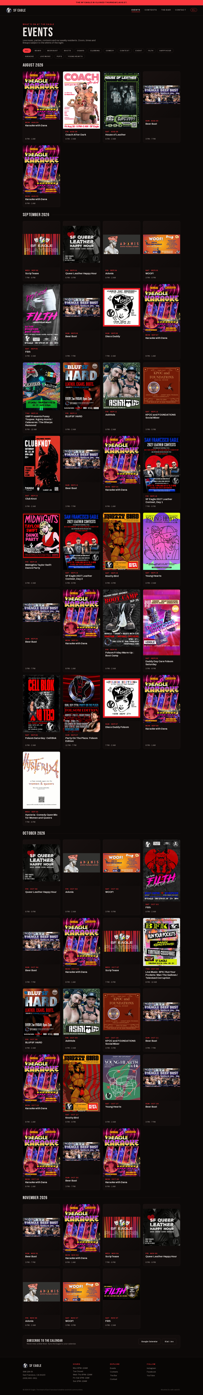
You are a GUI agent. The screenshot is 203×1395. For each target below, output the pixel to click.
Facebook (151, 1372)
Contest (124, 50)
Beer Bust (52, 50)
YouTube (151, 1376)
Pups (59, 56)
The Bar (166, 10)
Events (136, 10)
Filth (150, 50)
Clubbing (95, 50)
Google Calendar (149, 1342)
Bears (38, 50)
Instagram (151, 1368)
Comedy (110, 50)
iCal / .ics (169, 1342)
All (27, 50)
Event (139, 50)
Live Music (45, 56)
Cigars (80, 50)
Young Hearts (75, 56)
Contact (180, 10)
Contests (151, 10)
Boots (67, 50)
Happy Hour (165, 50)
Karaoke (29, 56)
